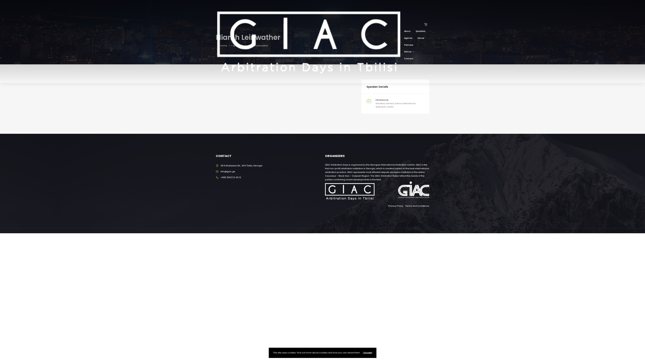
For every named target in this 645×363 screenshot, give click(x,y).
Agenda (408, 38)
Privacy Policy (395, 206)
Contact (408, 58)
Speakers (421, 31)
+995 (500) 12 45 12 (231, 177)
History (408, 51)
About (407, 31)
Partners (408, 45)
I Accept (367, 352)
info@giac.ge (228, 171)
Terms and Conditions (417, 206)
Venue (420, 38)
